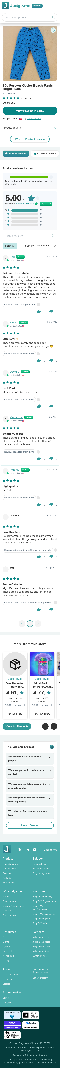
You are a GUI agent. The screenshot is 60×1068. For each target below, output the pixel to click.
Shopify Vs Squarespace (44, 914)
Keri (12, 257)
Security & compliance (13, 906)
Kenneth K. (16, 417)
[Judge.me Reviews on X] (20, 850)
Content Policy (11, 1062)
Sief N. (14, 322)
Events (6, 941)
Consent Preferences (46, 1062)
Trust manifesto (10, 915)
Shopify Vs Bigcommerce (44, 901)
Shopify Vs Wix (40, 923)
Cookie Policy (27, 1062)
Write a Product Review (30, 139)
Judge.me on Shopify (42, 896)
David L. (15, 372)
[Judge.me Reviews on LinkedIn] (28, 850)
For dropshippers (40, 864)
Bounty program (40, 977)
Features (7, 873)
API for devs (8, 955)
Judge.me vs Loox (41, 937)
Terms (10, 1059)
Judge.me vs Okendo (42, 946)
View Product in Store (30, 111)
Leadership (8, 979)
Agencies (7, 946)
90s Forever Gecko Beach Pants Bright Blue (28, 87)
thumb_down (51, 311)
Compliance (44, 1059)
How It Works (30, 825)
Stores (6, 997)
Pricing (6, 896)
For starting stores (41, 868)
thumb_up (39, 311)
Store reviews (9, 868)
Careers (6, 983)
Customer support (11, 901)
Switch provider (40, 955)
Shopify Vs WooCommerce (40, 908)
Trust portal (8, 910)
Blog (5, 937)
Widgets (7, 878)
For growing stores (41, 873)
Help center (8, 951)
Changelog (8, 960)
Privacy (19, 1059)
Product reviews (10, 864)
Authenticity (30, 1059)
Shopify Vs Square (41, 918)
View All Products (17, 726)
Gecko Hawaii (34, 118)
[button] (45, 726)
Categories (8, 1002)
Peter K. (15, 470)
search (54, 17)
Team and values (11, 974)
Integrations (8, 882)
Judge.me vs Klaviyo (42, 951)
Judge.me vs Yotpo (41, 941)
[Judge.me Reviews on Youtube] (35, 850)
